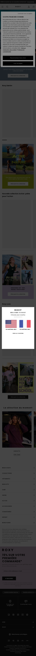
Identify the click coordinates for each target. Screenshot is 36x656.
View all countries (18, 333)
